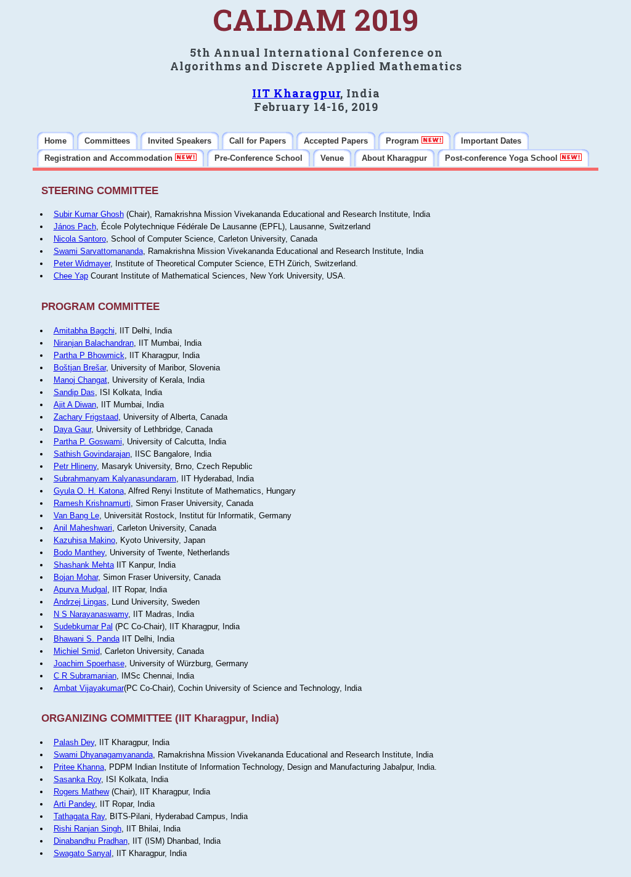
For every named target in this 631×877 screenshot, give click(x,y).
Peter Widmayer (82, 263)
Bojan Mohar (76, 577)
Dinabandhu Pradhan (91, 841)
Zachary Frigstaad (86, 417)
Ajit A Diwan (75, 404)
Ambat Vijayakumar (89, 688)
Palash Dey (74, 742)
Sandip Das (74, 392)
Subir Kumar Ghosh (89, 214)
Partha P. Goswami (88, 441)
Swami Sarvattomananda (98, 251)
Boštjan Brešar (80, 367)
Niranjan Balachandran (94, 343)
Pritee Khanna (79, 767)
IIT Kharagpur (296, 93)
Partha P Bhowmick (89, 355)
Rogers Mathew (81, 791)
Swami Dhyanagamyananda (103, 754)
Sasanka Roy (77, 779)
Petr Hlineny (75, 466)
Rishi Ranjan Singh (87, 828)
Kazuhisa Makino (84, 540)
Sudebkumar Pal (83, 626)
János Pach (75, 226)
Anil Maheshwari (83, 527)
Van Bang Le (76, 515)
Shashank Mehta (84, 564)
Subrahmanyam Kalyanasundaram (115, 478)
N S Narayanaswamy (91, 614)
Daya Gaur (72, 429)
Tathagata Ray (79, 816)
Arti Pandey (74, 804)
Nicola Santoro (80, 238)
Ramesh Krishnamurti (92, 503)
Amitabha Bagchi (84, 330)
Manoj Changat (80, 380)
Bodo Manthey (79, 552)
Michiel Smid (77, 651)
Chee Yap (71, 275)
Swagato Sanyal (83, 853)
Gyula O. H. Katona (89, 491)
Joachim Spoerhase (89, 663)
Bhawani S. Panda (87, 638)
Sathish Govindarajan (92, 454)
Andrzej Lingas (80, 601)
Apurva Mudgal (80, 589)
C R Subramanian (85, 675)
